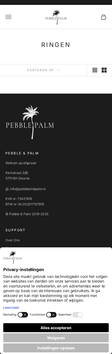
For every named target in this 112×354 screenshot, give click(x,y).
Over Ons (12, 240)
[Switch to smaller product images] (104, 70)
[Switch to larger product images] (94, 70)
